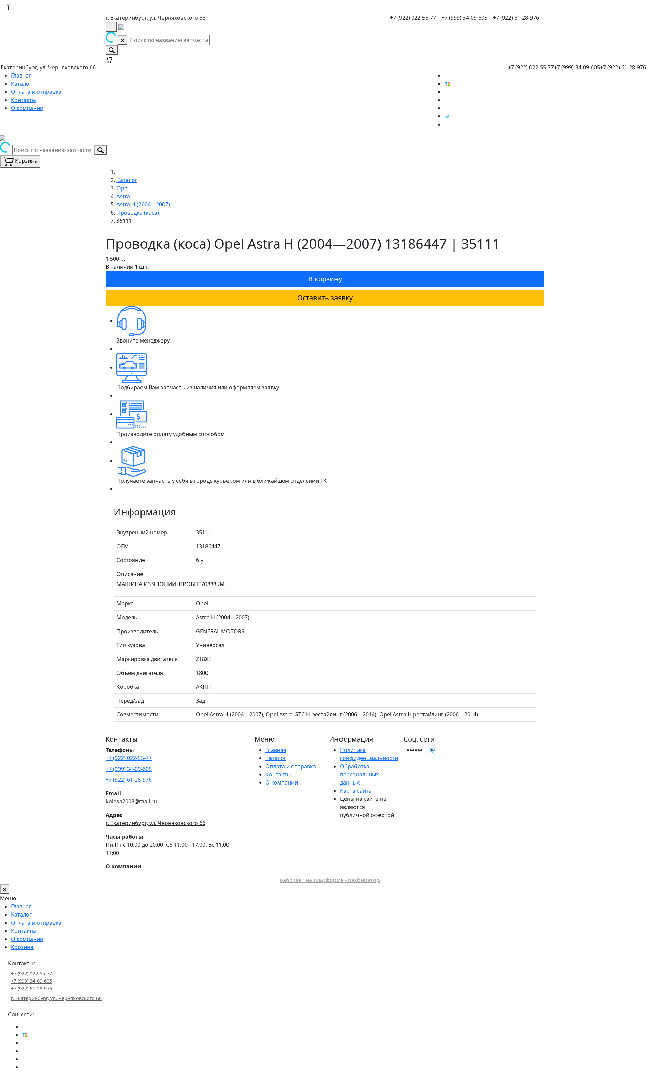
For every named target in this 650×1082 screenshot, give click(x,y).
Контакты (23, 100)
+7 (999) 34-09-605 (464, 17)
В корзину (325, 278)
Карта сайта (356, 790)
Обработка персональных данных (359, 774)
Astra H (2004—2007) (143, 204)
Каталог (21, 83)
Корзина (22, 947)
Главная (21, 75)
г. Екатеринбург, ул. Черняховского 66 (155, 17)
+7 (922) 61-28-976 (516, 17)
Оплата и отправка (36, 91)
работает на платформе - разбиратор (330, 880)
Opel (122, 188)
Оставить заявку (325, 297)
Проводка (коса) (137, 212)
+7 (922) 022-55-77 (413, 17)
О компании (27, 108)
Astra (123, 196)
